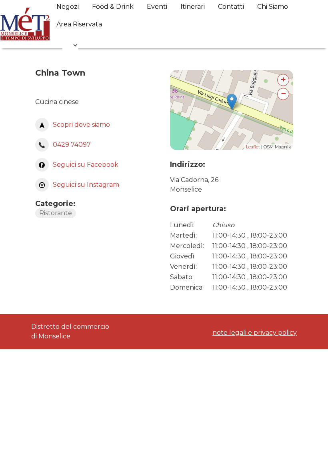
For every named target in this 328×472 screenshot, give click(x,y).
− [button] (283, 93)
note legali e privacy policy (254, 332)
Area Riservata (79, 24)
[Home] (25, 24)
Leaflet (253, 147)
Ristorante (55, 213)
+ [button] (283, 79)
